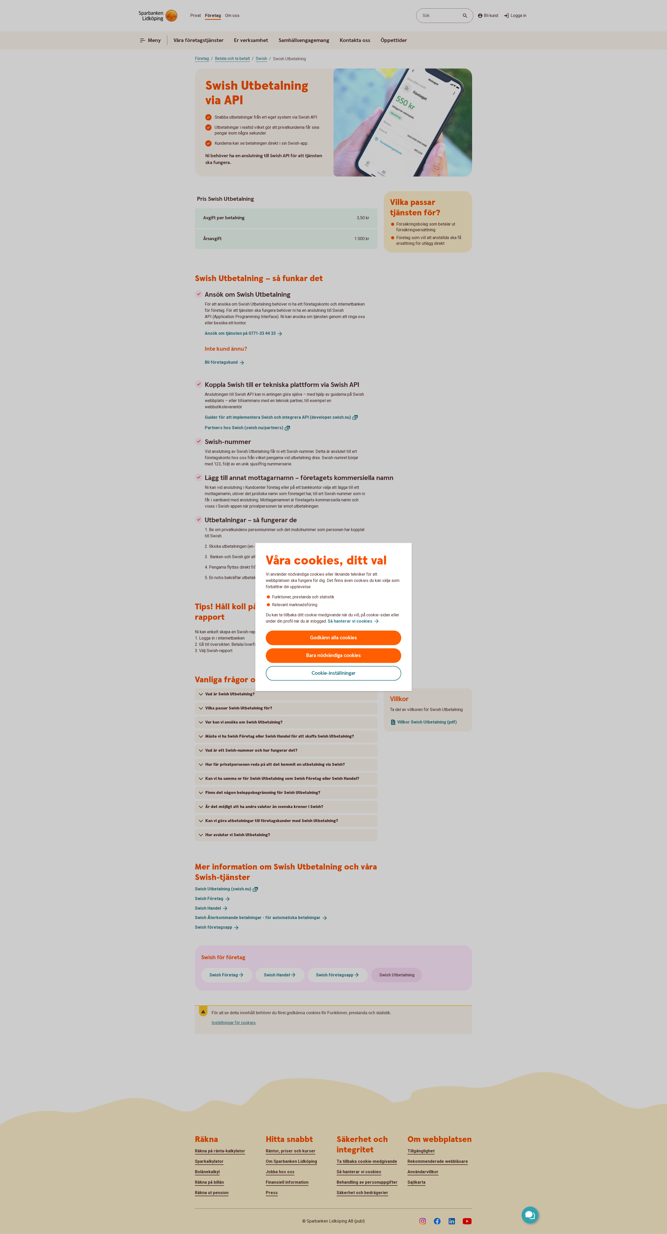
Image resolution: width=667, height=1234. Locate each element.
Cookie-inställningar (334, 673)
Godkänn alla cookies (333, 638)
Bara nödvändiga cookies (333, 655)
